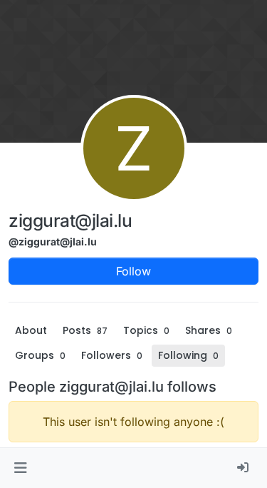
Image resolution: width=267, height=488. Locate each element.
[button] (20, 468)
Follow (133, 271)
